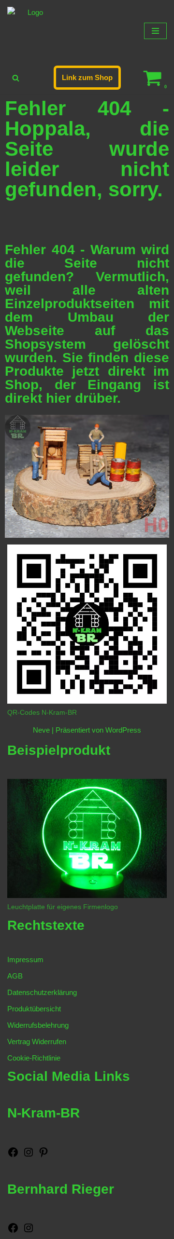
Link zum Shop (87, 77)
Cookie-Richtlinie (33, 1058)
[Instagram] (28, 1155)
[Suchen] (15, 78)
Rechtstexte (46, 925)
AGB (15, 976)
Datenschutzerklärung (42, 992)
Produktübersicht (34, 1009)
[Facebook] (13, 1155)
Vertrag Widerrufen (36, 1041)
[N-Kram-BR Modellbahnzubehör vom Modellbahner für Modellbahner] (31, 31)
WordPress (123, 730)
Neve (41, 730)
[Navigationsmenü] (155, 31)
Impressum (25, 959)
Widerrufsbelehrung (38, 1025)
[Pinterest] (43, 1155)
